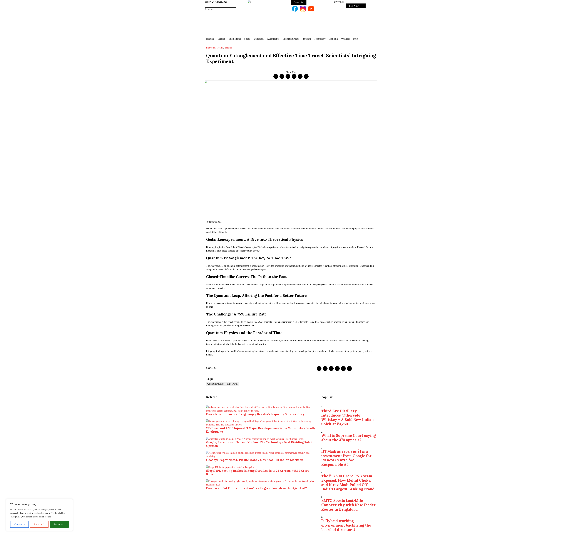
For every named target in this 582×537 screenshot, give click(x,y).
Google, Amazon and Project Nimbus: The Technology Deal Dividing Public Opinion (259, 443)
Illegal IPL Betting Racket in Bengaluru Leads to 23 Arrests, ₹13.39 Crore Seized (257, 472)
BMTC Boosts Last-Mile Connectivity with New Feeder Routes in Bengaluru (348, 505)
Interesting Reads (214, 47)
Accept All (59, 524)
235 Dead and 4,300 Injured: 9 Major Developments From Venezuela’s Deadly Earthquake (261, 429)
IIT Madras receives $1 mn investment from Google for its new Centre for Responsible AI (346, 458)
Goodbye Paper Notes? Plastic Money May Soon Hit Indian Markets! (254, 460)
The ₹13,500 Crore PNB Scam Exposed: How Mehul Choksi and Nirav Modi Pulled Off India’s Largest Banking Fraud (348, 482)
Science (228, 47)
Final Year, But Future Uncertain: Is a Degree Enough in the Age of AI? (256, 488)
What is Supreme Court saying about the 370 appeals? (348, 437)
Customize (19, 524)
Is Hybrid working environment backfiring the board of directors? (346, 525)
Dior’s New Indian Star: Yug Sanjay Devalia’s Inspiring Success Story (255, 414)
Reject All (39, 524)
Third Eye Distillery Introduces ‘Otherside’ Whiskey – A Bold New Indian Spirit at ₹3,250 (347, 417)
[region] (39, 515)
